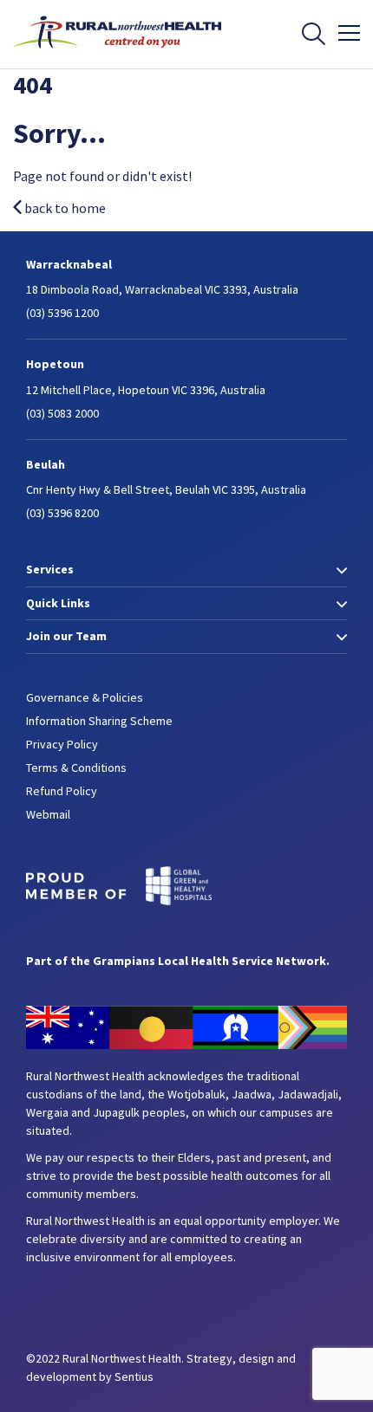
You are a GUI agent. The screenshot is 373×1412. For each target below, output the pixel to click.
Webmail (48, 814)
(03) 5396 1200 (62, 313)
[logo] (117, 53)
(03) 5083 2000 (62, 413)
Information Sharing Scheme (99, 721)
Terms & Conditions (76, 767)
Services (50, 569)
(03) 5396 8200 (62, 513)
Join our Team (66, 636)
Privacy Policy (62, 744)
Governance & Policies (84, 697)
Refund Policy (61, 791)
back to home (64, 208)
